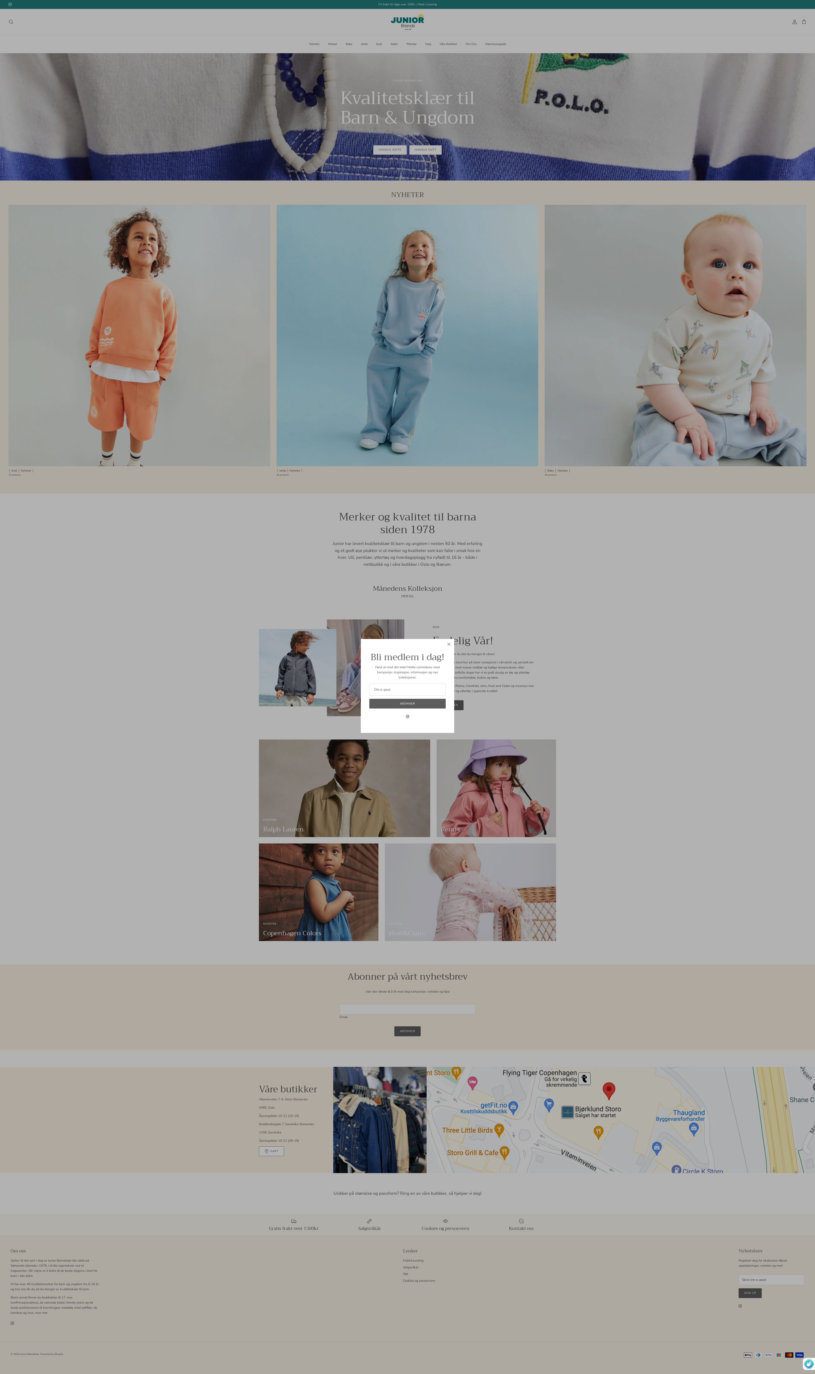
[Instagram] (407, 716)
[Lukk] (449, 644)
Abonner (407, 704)
